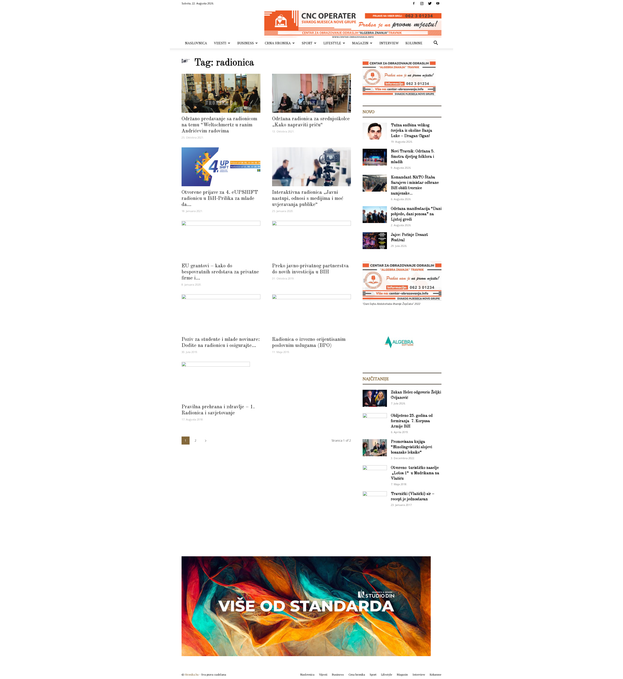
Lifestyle (332, 43)
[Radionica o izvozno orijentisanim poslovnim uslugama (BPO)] (311, 313)
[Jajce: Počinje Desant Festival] (375, 240)
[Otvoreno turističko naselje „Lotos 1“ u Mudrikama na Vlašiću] (375, 473)
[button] (435, 43)
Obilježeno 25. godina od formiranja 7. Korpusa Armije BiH (412, 421)
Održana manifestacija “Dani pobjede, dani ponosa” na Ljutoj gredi (416, 214)
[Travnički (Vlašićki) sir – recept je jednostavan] (375, 499)
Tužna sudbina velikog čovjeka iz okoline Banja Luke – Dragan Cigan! (411, 130)
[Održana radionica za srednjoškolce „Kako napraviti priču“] (311, 93)
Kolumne (413, 43)
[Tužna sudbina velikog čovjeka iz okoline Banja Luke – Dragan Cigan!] (375, 131)
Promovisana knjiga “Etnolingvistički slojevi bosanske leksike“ (411, 447)
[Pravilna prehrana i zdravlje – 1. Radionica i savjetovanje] (221, 381)
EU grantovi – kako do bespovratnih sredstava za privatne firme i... (220, 272)
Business (245, 43)
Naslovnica (196, 43)
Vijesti (220, 43)
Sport (307, 43)
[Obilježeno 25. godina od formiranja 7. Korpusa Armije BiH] (375, 421)
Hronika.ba (192, 674)
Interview (389, 43)
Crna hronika (278, 43)
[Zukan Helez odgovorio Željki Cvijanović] (375, 398)
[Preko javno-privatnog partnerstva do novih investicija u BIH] (311, 240)
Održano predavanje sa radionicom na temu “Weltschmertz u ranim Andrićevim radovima (219, 125)
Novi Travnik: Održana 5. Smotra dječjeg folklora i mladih (412, 156)
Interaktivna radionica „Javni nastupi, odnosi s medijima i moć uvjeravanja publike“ (307, 198)
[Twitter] (429, 3)
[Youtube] (437, 3)
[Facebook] (413, 3)
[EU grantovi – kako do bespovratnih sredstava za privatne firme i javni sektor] (221, 240)
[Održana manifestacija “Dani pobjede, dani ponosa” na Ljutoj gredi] (375, 214)
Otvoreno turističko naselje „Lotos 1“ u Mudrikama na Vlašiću (415, 473)
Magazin (360, 43)
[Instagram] (421, 3)
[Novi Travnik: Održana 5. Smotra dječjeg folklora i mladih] (375, 157)
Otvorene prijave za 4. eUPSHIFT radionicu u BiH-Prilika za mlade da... (220, 198)
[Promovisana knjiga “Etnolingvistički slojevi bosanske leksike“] (375, 447)
